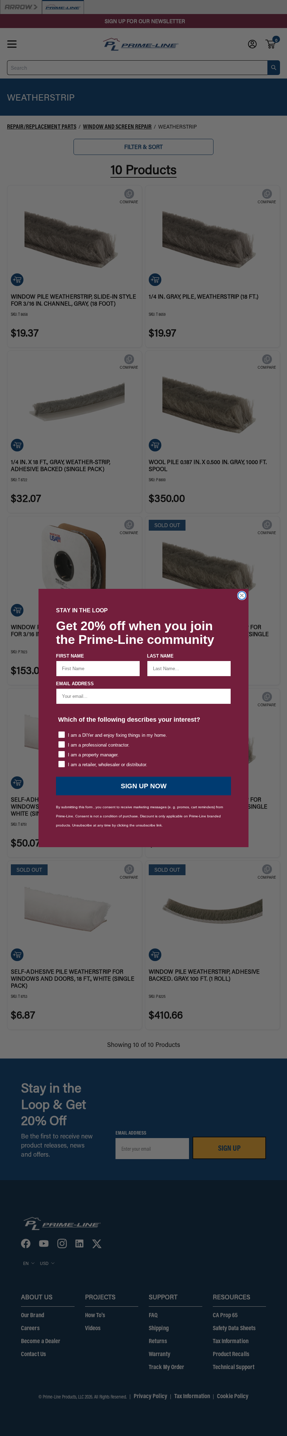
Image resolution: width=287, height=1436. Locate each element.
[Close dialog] (242, 595)
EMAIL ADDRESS (75, 683)
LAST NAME (160, 656)
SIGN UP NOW (144, 786)
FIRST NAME (70, 656)
